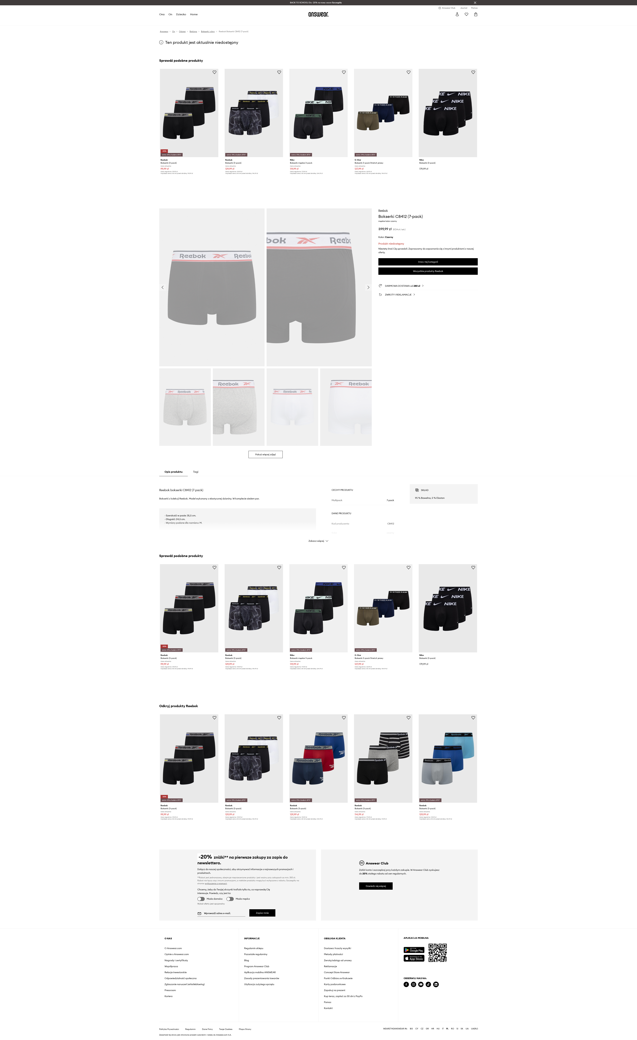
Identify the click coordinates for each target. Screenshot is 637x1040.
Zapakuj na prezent (334, 990)
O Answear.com (173, 948)
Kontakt (328, 1008)
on (170, 14)
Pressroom (170, 990)
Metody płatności (333, 954)
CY (416, 1029)
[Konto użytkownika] (457, 14)
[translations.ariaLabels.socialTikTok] (428, 984)
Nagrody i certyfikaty (176, 960)
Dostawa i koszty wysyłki (337, 948)
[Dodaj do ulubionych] (214, 72)
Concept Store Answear (337, 972)
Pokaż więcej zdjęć (265, 454)
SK (462, 1029)
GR (427, 1029)
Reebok (383, 210)
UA (467, 1029)
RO (452, 1029)
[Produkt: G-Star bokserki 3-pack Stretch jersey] (383, 113)
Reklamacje (330, 966)
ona (162, 14)
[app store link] (414, 958)
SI (457, 1029)
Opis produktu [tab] (173, 471)
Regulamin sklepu (253, 948)
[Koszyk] (476, 14)
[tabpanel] (318, 510)
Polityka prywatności (169, 1029)
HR (432, 1029)
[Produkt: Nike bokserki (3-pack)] (448, 113)
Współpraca (171, 966)
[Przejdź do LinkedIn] (436, 984)
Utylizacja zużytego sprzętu (259, 984)
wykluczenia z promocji (216, 883)
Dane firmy (207, 1029)
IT (443, 1029)
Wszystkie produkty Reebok (428, 271)
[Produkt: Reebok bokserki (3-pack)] (189, 113)
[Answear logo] (318, 14)
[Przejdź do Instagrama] (413, 984)
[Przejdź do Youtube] (421, 984)
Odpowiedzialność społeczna (181, 978)
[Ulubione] (466, 14)
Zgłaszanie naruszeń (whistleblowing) (185, 984)
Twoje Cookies (225, 1029)
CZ (422, 1029)
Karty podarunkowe (335, 984)
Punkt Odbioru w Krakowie (338, 978)
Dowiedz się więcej (376, 886)
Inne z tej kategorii (428, 261)
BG (411, 1029)
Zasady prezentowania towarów (261, 978)
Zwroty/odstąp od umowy (338, 960)
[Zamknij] (475, 2)
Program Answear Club (256, 966)
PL (447, 1029)
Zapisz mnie (262, 912)
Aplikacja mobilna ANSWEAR (260, 972)
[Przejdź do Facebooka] (406, 984)
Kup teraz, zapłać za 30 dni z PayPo (343, 996)
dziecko (181, 14)
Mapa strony (245, 1029)
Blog (246, 960)
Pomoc (327, 1002)
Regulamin (190, 1029)
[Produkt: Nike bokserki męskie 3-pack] (318, 113)
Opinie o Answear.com (177, 954)
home (194, 14)
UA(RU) (474, 1029)
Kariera (169, 996)
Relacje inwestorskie (176, 972)
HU (438, 1029)
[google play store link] (414, 950)
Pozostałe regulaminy (255, 954)
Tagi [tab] (195, 471)
